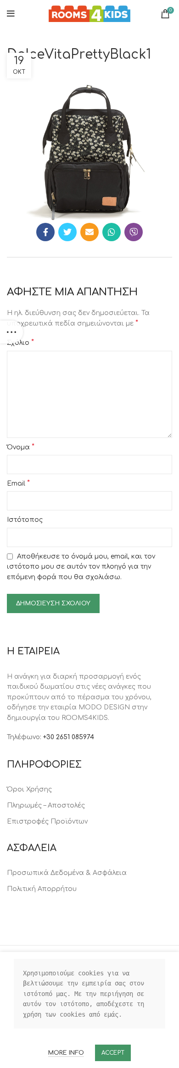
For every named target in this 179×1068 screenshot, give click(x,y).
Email (18, 483)
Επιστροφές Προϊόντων (47, 821)
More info (66, 1053)
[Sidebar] (11, 332)
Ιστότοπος (25, 519)
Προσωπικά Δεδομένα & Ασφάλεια (67, 872)
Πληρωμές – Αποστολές (46, 805)
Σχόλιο (20, 342)
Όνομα (20, 447)
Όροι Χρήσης (29, 789)
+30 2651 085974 (68, 737)
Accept (113, 1053)
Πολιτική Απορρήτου (42, 888)
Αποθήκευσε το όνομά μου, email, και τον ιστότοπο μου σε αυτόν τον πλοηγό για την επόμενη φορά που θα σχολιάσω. (81, 567)
